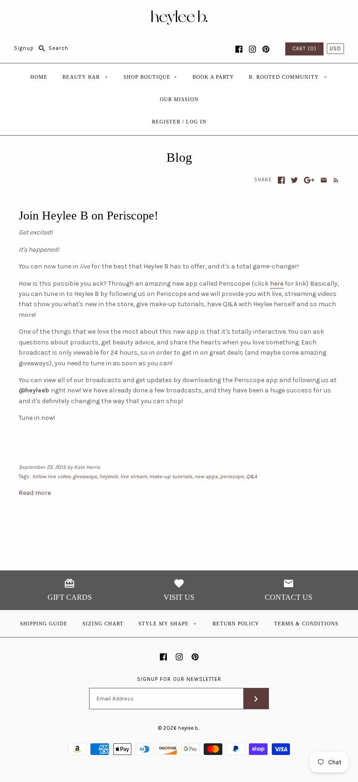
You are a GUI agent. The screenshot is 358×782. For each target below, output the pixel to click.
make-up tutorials (170, 476)
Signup (24, 48)
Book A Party (213, 77)
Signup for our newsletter (179, 679)
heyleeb (108, 476)
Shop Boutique (150, 77)
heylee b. (188, 728)
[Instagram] (252, 49)
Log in (196, 121)
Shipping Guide (44, 623)
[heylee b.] (179, 14)
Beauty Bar (85, 77)
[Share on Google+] (309, 180)
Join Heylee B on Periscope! (88, 215)
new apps (206, 476)
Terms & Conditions (306, 623)
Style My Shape (167, 623)
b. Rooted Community (288, 77)
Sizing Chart (103, 623)
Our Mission (179, 99)
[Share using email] (323, 180)
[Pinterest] (265, 49)
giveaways (85, 476)
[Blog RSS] (334, 180)
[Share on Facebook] (281, 180)
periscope (232, 476)
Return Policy (236, 623)
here (276, 284)
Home (39, 77)
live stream (133, 476)
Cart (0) (304, 49)
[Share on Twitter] (294, 180)
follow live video (51, 476)
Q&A (251, 476)
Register (166, 121)
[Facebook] (238, 49)
